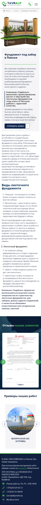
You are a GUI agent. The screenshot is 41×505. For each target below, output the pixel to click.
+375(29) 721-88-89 (14, 491)
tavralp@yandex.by (14, 495)
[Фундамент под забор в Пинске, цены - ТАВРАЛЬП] (12, 4)
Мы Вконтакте (12, 499)
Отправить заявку (15, 126)
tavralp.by (22, 468)
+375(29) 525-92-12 (14, 487)
